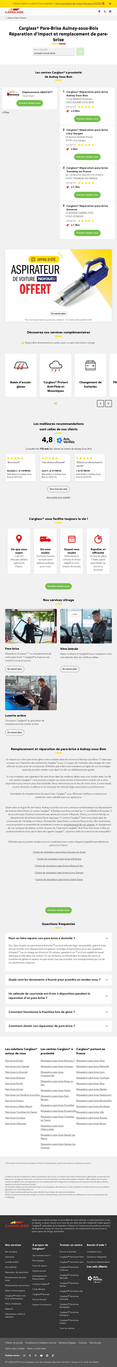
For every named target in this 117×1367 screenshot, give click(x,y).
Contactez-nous (94, 1252)
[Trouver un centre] (99, 11)
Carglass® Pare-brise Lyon (72, 1262)
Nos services (13, 1245)
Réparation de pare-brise (16, 1272)
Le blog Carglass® (40, 1284)
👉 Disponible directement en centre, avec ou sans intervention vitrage (58, 343)
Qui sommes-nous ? (41, 1256)
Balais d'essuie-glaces (20, 384)
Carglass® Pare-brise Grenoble (69, 1297)
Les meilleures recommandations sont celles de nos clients (58, 426)
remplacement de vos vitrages (79, 825)
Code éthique (38, 1289)
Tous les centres (67, 1328)
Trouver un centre (71, 1245)
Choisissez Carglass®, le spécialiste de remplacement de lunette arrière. (24, 722)
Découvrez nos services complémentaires (58, 332)
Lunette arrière (15, 715)
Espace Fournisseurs (41, 1305)
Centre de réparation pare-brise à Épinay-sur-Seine (59, 852)
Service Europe (39, 1300)
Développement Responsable (39, 1277)
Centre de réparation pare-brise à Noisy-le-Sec (59, 866)
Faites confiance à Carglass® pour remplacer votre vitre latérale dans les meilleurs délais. (86, 656)
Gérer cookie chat (36, 1349)
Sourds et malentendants (98, 1262)
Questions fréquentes (58, 924)
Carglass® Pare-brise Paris (72, 1257)
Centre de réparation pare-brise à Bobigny (59, 859)
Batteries (9, 1309)
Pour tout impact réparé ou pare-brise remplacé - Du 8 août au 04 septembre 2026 (58, 320)
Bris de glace (11, 1252)
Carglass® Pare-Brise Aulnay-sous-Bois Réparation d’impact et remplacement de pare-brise (58, 34)
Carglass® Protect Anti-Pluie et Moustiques (56, 387)
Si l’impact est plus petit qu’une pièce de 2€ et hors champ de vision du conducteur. (41, 1192)
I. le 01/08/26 (83, 471)
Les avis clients (97, 1266)
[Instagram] (24, 1355)
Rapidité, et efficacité (98, 551)
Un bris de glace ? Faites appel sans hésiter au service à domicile (98, 563)
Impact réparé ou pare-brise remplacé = (59, 4)
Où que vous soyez (19, 551)
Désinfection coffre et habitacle (15, 1315)
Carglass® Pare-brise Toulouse (69, 1268)
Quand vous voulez (71, 551)
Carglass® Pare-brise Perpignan (69, 1313)
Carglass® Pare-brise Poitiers (69, 1321)
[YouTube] (41, 1355)
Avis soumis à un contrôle (58, 497)
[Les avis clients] (99, 1279)
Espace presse (39, 1271)
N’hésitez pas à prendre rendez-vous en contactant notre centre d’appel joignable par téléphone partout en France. (58, 844)
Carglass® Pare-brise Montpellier (69, 1305)
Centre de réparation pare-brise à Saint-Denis (59, 880)
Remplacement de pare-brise (16, 1279)
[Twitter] (35, 1355)
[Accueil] (17, 1225)
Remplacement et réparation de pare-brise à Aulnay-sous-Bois (58, 749)
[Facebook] (30, 1355)
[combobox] (54, 52)
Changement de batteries (90, 384)
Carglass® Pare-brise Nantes (69, 1284)
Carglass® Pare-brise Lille (71, 1291)
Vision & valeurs (39, 1266)
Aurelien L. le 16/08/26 (18, 471)
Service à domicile (68, 1252)
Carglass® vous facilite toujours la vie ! (58, 519)
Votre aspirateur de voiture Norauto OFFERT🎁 (80, 4)
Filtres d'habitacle (13, 1304)
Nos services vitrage (58, 600)
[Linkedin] (47, 1355)
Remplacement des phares (17, 1286)
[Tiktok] (53, 1355)
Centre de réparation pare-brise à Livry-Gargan (59, 873)
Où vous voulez (45, 551)
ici (32, 1190)
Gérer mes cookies (15, 1349)
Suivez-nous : (12, 1355)
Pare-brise (12, 648)
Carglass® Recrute (40, 1294)
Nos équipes (38, 1261)
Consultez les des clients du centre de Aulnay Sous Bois (58, 449)
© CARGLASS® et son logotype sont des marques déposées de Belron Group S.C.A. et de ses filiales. (52, 1362)
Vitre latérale (69, 649)
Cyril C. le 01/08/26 (51, 471)
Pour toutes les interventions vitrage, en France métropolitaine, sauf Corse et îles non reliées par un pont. (48, 1163)
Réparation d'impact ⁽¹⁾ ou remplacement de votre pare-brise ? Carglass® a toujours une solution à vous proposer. (28, 657)
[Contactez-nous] (105, 11)
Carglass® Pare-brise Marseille (69, 1276)
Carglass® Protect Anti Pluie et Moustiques (15, 1297)
